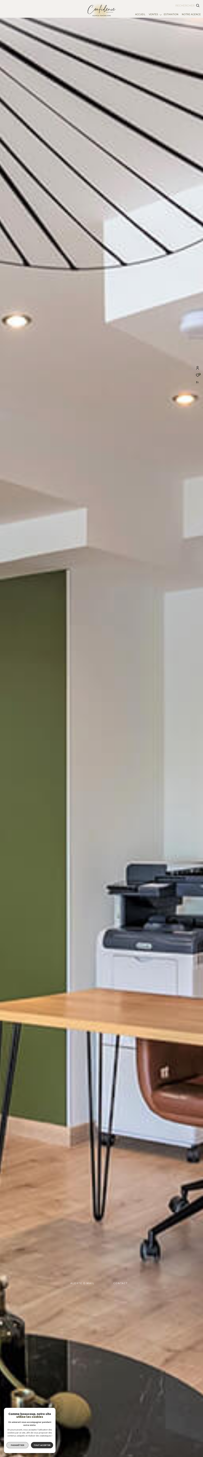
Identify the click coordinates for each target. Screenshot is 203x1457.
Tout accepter (42, 1445)
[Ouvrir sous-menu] (160, 14)
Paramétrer (17, 1445)
